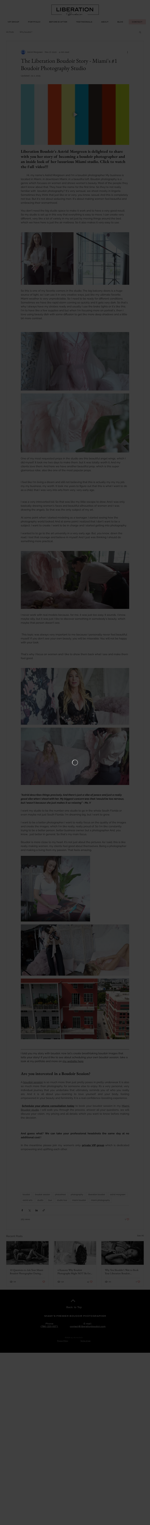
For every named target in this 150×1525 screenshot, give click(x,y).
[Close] (142, 2)
